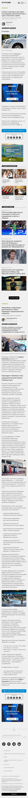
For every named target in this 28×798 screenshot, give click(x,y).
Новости (5, 8)
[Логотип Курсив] (6, 2)
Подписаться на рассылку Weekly (12, 735)
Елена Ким (9, 22)
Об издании (7, 750)
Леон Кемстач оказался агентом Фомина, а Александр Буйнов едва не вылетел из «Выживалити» (13, 244)
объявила (17, 54)
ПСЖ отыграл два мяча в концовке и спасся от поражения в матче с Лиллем (12, 215)
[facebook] (4, 744)
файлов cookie (13, 790)
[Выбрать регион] (19, 3)
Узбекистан (12, 28)
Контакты (6, 764)
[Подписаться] (25, 737)
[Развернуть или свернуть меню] (25, 3)
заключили (15, 123)
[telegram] (14, 744)
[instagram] (9, 744)
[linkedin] (19, 744)
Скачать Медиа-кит (9, 767)
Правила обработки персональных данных (13, 761)
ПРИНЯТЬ (14, 794)
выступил (12, 359)
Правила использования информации (14, 753)
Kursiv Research (8, 770)
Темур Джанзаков (11, 318)
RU (22, 3)
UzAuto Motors (5, 28)
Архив (5, 757)
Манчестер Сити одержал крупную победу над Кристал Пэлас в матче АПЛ (13, 272)
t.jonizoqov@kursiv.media (11, 321)
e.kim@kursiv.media (10, 25)
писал (20, 678)
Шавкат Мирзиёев (13, 324)
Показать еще (14, 298)
